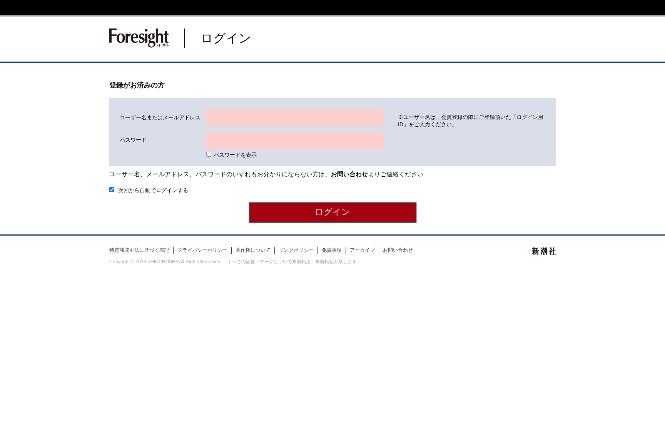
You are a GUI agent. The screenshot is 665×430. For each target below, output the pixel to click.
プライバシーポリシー (202, 250)
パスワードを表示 (235, 155)
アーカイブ (362, 250)
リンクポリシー (296, 250)
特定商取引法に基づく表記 (139, 250)
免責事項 (332, 250)
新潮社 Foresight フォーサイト (139, 38)
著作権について (253, 250)
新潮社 (544, 251)
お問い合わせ (398, 250)
